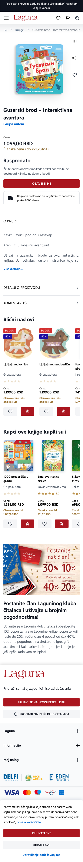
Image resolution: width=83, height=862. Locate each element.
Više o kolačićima (29, 822)
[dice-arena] (34, 777)
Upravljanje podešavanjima (41, 855)
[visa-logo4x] (11, 792)
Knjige (19, 30)
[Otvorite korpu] (67, 18)
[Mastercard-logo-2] (27, 792)
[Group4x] (37, 792)
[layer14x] (61, 792)
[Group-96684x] (59, 777)
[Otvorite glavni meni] (6, 18)
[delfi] (10, 777)
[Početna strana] (26, 18)
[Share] (74, 58)
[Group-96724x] (50, 792)
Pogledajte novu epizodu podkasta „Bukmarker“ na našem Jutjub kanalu (41, 6)
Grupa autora (13, 124)
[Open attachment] (75, 42)
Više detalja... (13, 269)
